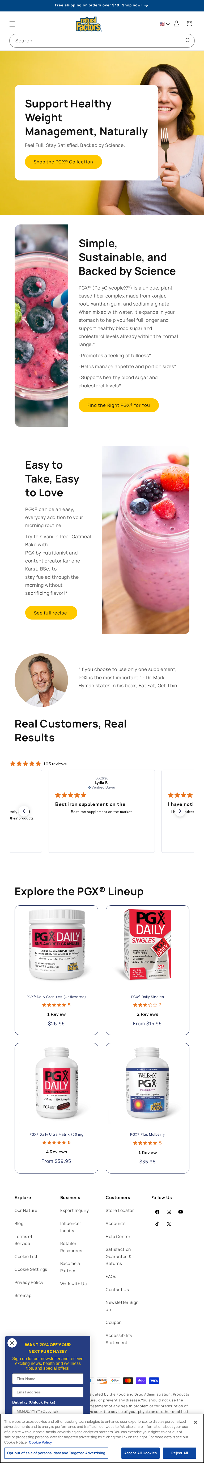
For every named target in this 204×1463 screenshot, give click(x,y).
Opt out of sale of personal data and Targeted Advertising (56, 1452)
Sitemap (23, 1295)
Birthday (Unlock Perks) (33, 1402)
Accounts (115, 1223)
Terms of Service (23, 1240)
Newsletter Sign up (122, 1306)
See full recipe (51, 613)
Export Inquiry (74, 1210)
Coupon (114, 1322)
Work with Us (73, 1284)
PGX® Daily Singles (147, 997)
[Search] (187, 40)
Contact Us (117, 1289)
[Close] (195, 1422)
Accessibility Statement (119, 1339)
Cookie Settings (31, 1269)
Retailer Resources (71, 1247)
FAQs (111, 1276)
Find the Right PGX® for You (118, 405)
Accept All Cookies (140, 1452)
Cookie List (26, 1256)
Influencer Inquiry (71, 1227)
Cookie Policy (40, 1442)
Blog (19, 1223)
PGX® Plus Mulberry (147, 1134)
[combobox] (102, 40)
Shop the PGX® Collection (63, 162)
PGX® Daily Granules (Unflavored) (56, 997)
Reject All (179, 1452)
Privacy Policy (29, 1282)
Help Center (118, 1236)
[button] (12, 24)
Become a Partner (70, 1267)
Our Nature (26, 1210)
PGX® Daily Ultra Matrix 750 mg (56, 1134)
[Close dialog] (12, 1343)
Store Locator (120, 1210)
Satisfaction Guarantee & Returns (118, 1256)
